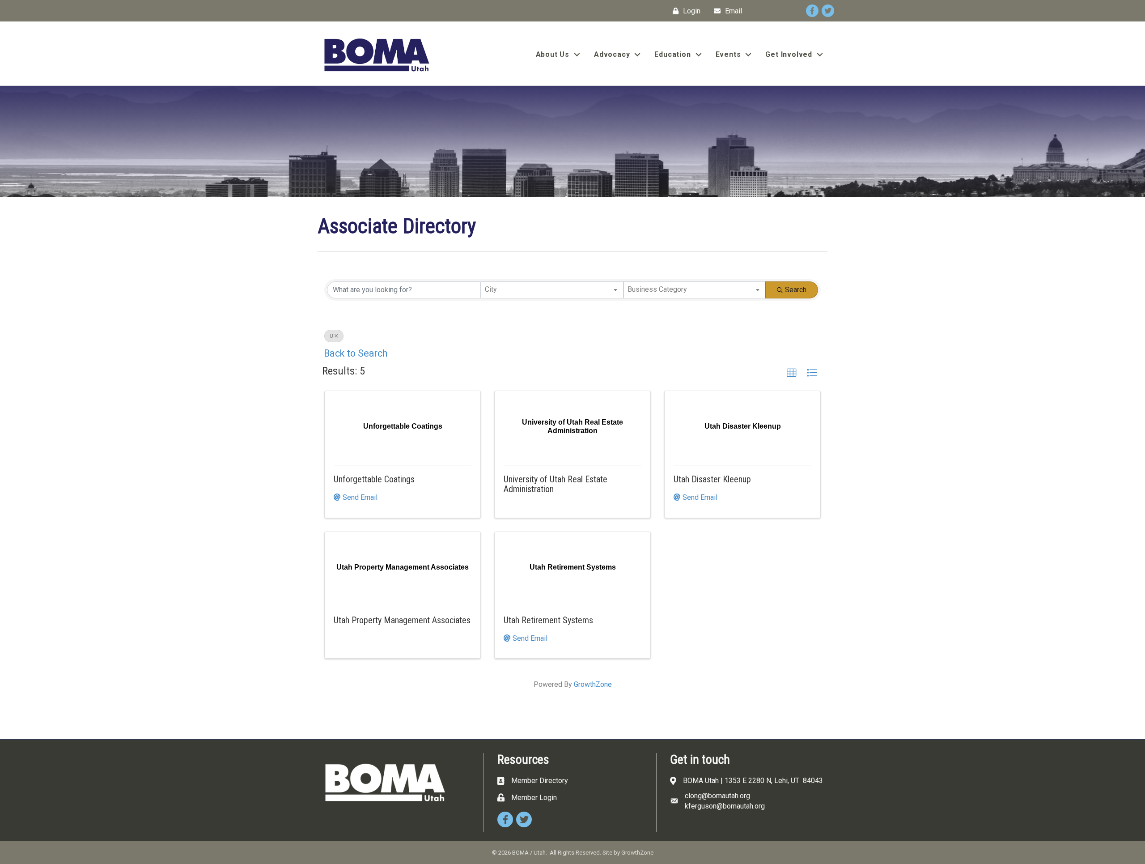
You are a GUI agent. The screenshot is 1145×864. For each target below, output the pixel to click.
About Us (552, 54)
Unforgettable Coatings (374, 479)
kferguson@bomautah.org (725, 806)
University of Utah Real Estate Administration (555, 484)
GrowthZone (593, 684)
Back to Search (355, 353)
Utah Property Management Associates (402, 620)
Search (795, 289)
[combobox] (552, 289)
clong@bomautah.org (717, 796)
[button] (792, 373)
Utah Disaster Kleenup (712, 479)
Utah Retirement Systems (548, 620)
